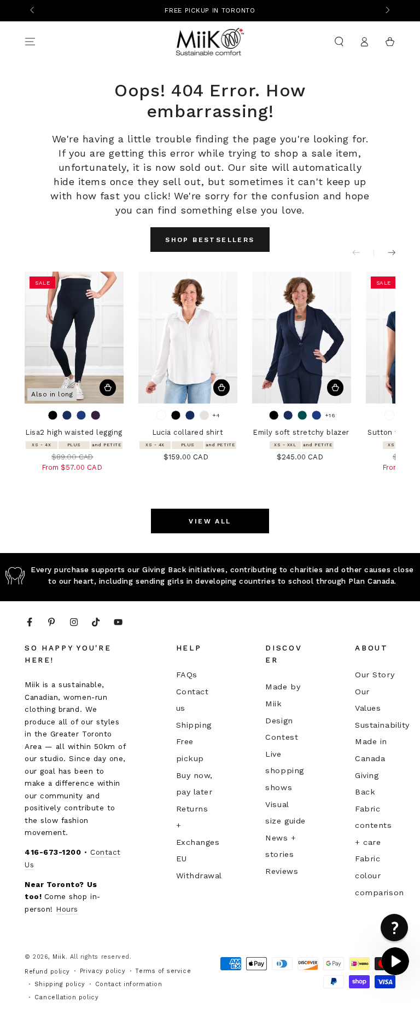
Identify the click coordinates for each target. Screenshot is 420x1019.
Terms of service (163, 971)
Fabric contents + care (373, 825)
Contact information (128, 984)
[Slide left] (33, 11)
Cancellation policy (66, 997)
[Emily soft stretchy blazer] (301, 338)
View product (108, 387)
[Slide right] (386, 11)
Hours (67, 909)
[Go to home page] (210, 41)
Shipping (194, 725)
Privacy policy (103, 971)
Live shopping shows (284, 771)
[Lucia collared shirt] (187, 338)
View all (210, 521)
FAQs (186, 674)
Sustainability (382, 725)
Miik (58, 956)
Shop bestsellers (209, 240)
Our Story (374, 674)
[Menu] (30, 42)
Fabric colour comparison (379, 875)
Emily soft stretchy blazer (301, 432)
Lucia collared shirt (188, 432)
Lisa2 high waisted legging (74, 432)
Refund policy (47, 971)
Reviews (281, 871)
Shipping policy (59, 984)
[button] (339, 42)
